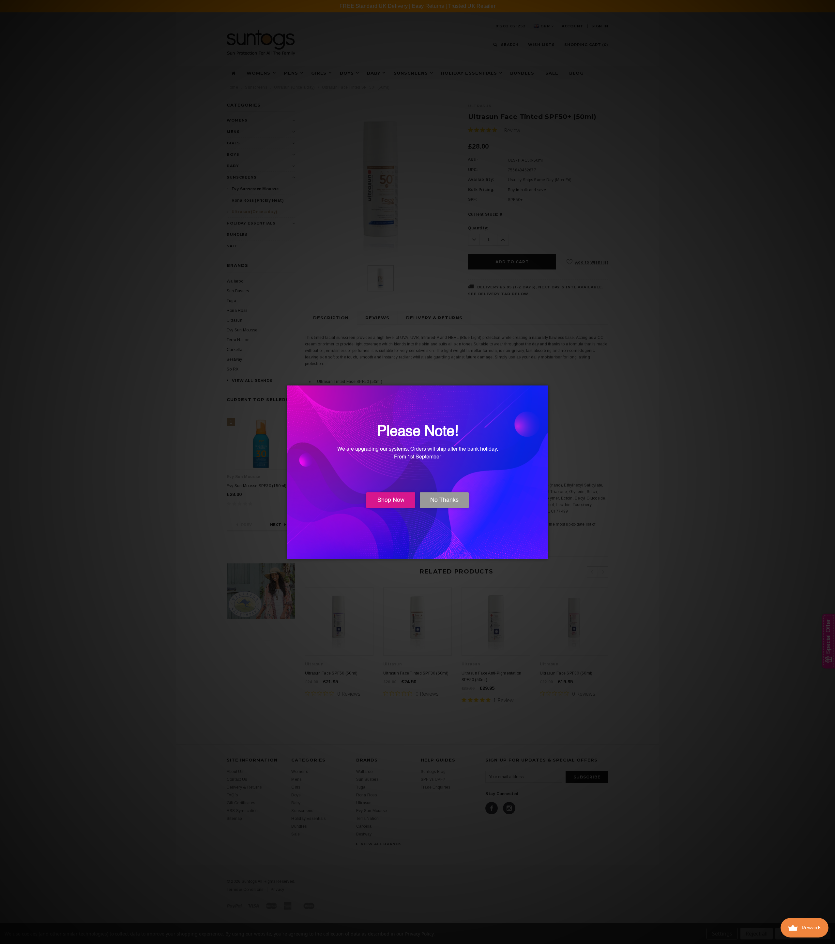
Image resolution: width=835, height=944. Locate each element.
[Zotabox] (543, 553)
